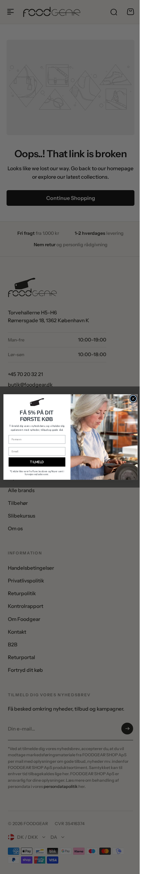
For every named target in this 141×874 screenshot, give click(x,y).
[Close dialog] (130, 398)
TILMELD (34, 462)
